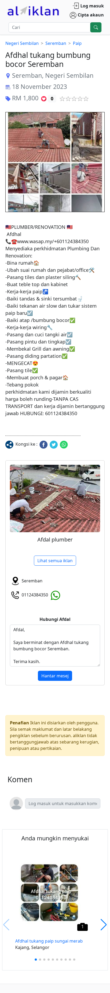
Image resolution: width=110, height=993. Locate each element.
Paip (77, 43)
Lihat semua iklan (55, 561)
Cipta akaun (91, 15)
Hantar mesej (55, 676)
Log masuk (92, 6)
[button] (55, 162)
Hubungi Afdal (55, 619)
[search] (95, 27)
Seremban (55, 43)
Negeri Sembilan (22, 43)
